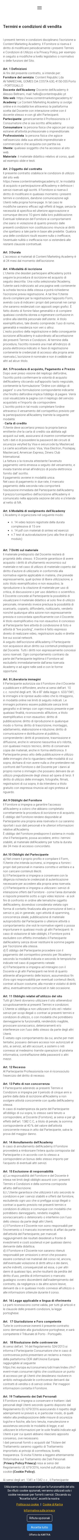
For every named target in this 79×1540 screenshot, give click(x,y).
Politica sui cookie (28, 1504)
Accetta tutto (39, 1527)
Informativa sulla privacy (39, 1510)
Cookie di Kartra (53, 1504)
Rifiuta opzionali (39, 1518)
